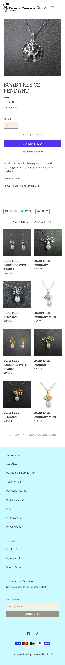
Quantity (8, 119)
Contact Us (12, 549)
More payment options (32, 151)
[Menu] (59, 7)
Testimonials (13, 481)
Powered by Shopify (43, 654)
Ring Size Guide (15, 499)
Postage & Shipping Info (20, 472)
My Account (13, 558)
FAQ (8, 508)
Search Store (14, 567)
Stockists (11, 463)
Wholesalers (13, 517)
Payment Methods (17, 490)
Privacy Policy (14, 526)
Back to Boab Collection (35, 434)
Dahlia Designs (26, 654)
